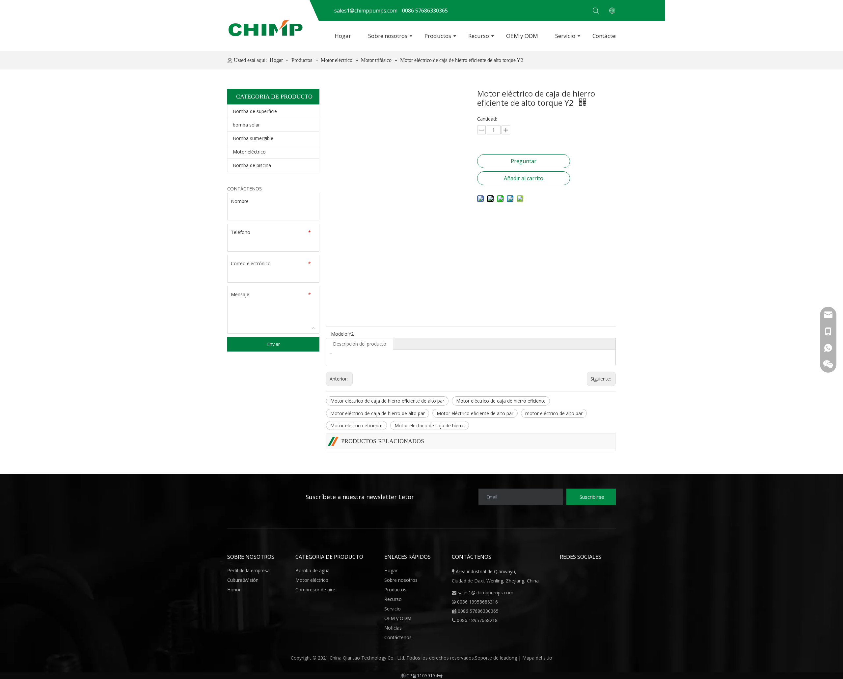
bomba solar (246, 125)
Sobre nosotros (387, 36)
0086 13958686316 (477, 602)
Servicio (565, 36)
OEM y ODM (522, 36)
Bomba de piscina (252, 165)
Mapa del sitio (537, 658)
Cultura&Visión (242, 580)
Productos (437, 36)
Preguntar (523, 161)
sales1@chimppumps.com (485, 592)
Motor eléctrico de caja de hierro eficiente (501, 401)
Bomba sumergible (253, 138)
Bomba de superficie (255, 111)
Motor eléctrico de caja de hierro (429, 425)
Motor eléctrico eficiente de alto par (475, 413)
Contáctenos (608, 36)
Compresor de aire (315, 589)
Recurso (478, 36)
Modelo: (339, 334)
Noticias (393, 628)
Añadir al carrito (523, 178)
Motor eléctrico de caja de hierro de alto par (377, 413)
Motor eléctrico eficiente (356, 425)
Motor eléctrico (249, 152)
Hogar (343, 36)
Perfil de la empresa (248, 570)
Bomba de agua (312, 570)
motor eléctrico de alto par (554, 413)
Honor (234, 589)
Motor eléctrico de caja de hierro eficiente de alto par (387, 401)
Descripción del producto (359, 344)
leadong (509, 658)
